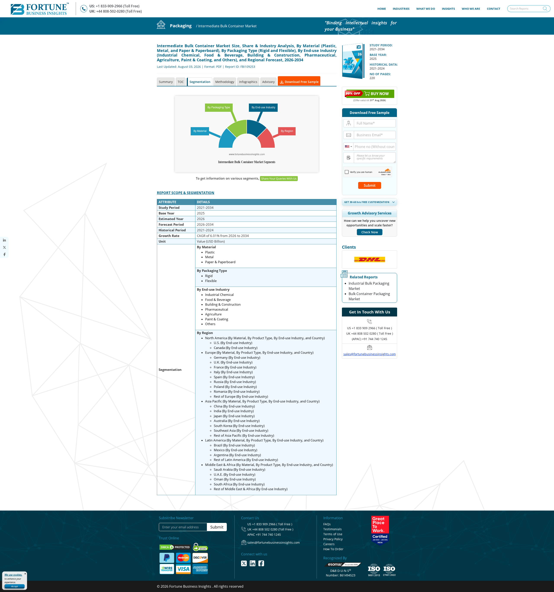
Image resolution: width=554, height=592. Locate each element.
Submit (369, 185)
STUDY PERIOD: (381, 45)
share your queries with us (278, 178)
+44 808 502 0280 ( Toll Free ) (372, 333)
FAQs (327, 524)
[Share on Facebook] (4, 254)
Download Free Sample (301, 82)
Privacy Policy (333, 539)
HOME (383, 8)
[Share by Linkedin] (4, 240)
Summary (166, 82)
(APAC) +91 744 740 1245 (369, 339)
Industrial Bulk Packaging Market (369, 286)
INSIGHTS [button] (448, 9)
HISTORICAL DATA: (384, 64)
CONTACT (493, 9)
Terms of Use (332, 534)
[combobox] (348, 147)
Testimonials (332, 529)
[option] (369, 259)
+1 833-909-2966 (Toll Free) (117, 6)
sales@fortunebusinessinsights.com (369, 354)
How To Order (333, 549)
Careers (329, 544)
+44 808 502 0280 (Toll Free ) (272, 529)
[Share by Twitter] (4, 247)
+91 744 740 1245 (268, 534)
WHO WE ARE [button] (471, 9)
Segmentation (200, 82)
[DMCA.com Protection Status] (175, 546)
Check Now (369, 232)
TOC (181, 82)
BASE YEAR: (378, 55)
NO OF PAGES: (380, 74)
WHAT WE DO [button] (425, 9)
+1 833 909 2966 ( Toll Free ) (372, 328)
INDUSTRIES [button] (401, 9)
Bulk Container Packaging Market (369, 296)
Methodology (224, 82)
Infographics (248, 82)
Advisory (268, 82)
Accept (14, 586)
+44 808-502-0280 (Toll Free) (119, 11)
